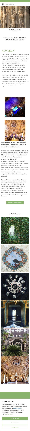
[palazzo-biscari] (15, 230)
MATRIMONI (22, 38)
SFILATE (22, 40)
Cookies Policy (17, 408)
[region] (15, 415)
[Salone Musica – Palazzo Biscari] (15, 370)
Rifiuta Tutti (15, 427)
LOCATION (15, 40)
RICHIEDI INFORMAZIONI (15, 202)
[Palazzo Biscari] (15, 258)
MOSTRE (8, 40)
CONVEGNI (14, 38)
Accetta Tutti (15, 418)
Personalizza (15, 423)
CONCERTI (6, 38)
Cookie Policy (8, 414)
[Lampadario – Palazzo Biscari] (15, 286)
